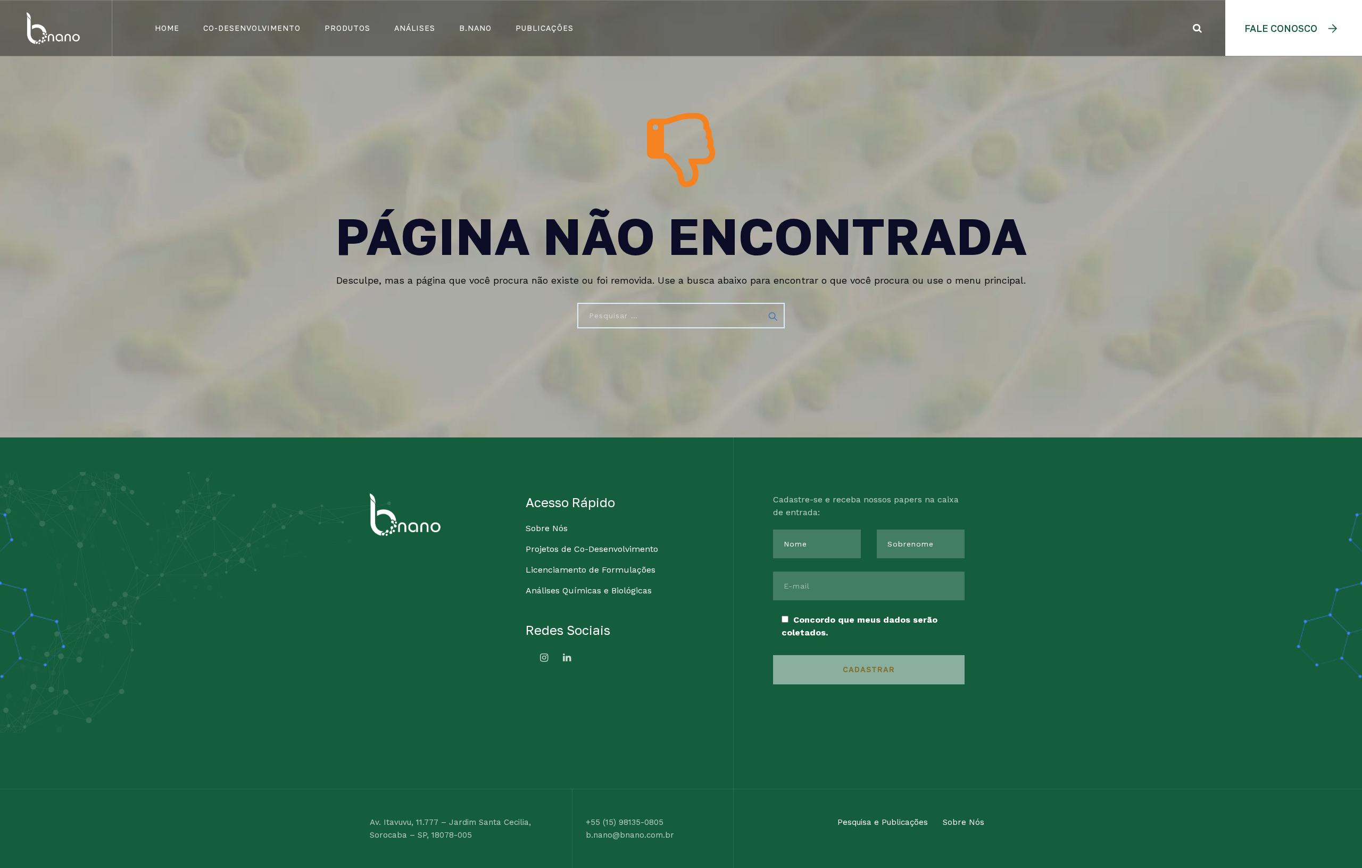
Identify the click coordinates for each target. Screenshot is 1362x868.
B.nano (475, 27)
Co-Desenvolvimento (252, 27)
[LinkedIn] (567, 658)
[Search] (1197, 28)
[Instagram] (544, 658)
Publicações (545, 27)
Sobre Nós (547, 528)
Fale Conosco (1280, 28)
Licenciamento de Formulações (590, 570)
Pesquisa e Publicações (882, 822)
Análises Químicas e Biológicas (589, 590)
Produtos (347, 27)
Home (167, 27)
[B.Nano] (53, 28)
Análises (414, 27)
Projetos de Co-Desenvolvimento (592, 549)
